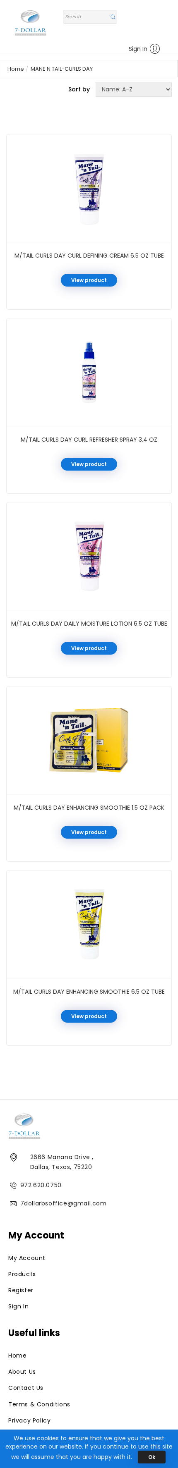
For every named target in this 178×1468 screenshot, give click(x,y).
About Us (22, 1372)
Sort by (79, 89)
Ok (151, 1457)
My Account (27, 1258)
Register (21, 1290)
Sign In (138, 49)
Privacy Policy (29, 1420)
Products (22, 1274)
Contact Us (25, 1388)
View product (89, 280)
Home (15, 69)
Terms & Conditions (39, 1404)
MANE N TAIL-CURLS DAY (62, 69)
